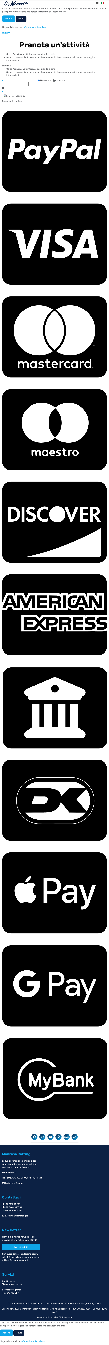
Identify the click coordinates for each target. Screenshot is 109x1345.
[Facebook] (34, 1137)
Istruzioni (6, 65)
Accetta (8, 18)
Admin (68, 1317)
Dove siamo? (9, 1172)
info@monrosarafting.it (16, 1215)
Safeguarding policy (90, 1303)
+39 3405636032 (13, 1284)
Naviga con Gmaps (13, 1183)
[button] (2, 80)
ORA (61, 1317)
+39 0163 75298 (12, 1204)
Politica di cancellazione (66, 1303)
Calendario (60, 80)
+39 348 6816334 (13, 1207)
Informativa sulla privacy (35, 27)
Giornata (46, 80)
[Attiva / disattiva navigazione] (97, 3)
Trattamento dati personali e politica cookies (30, 1303)
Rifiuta (21, 18)
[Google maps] (58, 1137)
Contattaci (11, 1197)
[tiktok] (75, 1137)
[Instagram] (42, 1137)
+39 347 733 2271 (10, 1293)
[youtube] (50, 1137)
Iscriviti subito (21, 1247)
